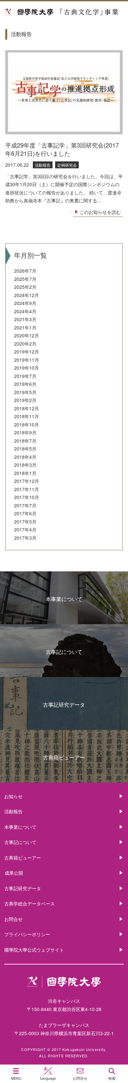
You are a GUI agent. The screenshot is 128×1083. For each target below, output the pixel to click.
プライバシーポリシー (27, 934)
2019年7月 (25, 376)
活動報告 (13, 811)
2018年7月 (25, 440)
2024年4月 (25, 311)
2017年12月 (26, 481)
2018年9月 (25, 432)
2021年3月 (25, 319)
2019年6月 (25, 384)
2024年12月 (26, 295)
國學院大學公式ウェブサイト (34, 949)
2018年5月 (25, 448)
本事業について (64, 599)
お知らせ (13, 796)
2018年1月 (25, 473)
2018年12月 (26, 408)
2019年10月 (26, 367)
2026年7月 (25, 270)
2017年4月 (25, 529)
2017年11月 (26, 489)
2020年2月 (25, 343)
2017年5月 (25, 521)
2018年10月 (26, 424)
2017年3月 (25, 537)
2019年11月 (26, 359)
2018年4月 (25, 457)
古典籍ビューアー (64, 757)
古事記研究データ (64, 704)
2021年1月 (25, 327)
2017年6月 (25, 513)
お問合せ (13, 919)
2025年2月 (25, 287)
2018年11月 (26, 416)
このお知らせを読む (100, 212)
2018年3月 (25, 464)
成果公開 (14, 872)
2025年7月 (25, 279)
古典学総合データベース (29, 903)
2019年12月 (26, 351)
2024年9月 (25, 303)
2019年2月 (25, 400)
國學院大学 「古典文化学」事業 (64, 12)
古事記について (64, 652)
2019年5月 (25, 392)
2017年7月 (25, 505)
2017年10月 (26, 497)
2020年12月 (26, 335)
